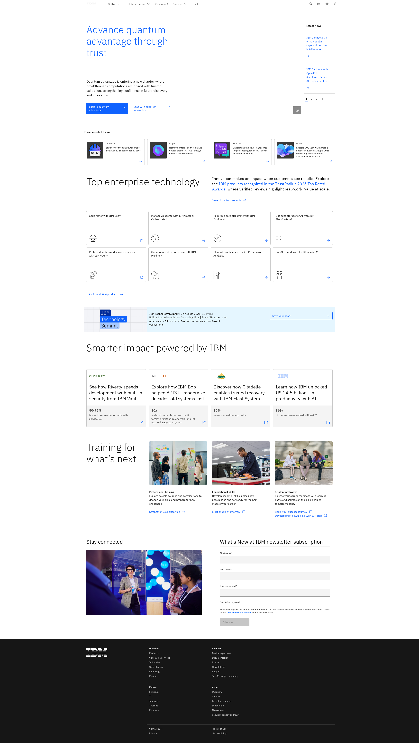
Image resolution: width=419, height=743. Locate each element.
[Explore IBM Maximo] (204, 277)
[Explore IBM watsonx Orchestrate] (204, 240)
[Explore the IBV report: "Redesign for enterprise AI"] (187, 161)
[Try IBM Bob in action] (124, 161)
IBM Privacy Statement (239, 612)
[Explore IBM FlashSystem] (328, 240)
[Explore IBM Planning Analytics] (266, 277)
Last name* (226, 569)
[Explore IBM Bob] (141, 240)
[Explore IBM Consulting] (328, 277)
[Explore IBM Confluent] (266, 240)
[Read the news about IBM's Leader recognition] (314, 161)
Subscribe (228, 622)
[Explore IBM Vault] (141, 277)
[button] (327, 4)
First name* (226, 553)
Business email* (228, 585)
